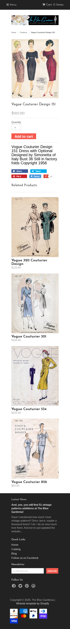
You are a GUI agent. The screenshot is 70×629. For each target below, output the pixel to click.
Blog (14, 553)
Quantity (16, 122)
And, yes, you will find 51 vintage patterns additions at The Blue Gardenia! (31, 508)
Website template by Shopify (32, 603)
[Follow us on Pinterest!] (27, 587)
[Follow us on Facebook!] (14, 587)
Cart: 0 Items (54, 4)
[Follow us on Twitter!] (20, 587)
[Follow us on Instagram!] (33, 587)
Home (14, 544)
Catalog (16, 549)
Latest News (19, 499)
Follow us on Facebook (24, 558)
